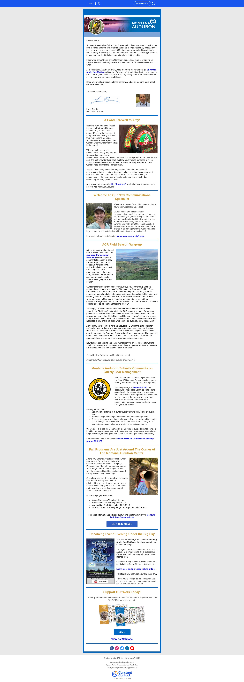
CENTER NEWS (122, 524)
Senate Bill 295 (140, 387)
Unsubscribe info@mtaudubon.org (122, 662)
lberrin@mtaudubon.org (120, 668)
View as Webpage (122, 639)
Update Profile (111, 665)
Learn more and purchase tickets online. (135, 569)
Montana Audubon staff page (130, 236)
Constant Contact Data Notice (127, 665)
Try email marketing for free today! (122, 678)
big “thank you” (118, 184)
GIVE (122, 632)
